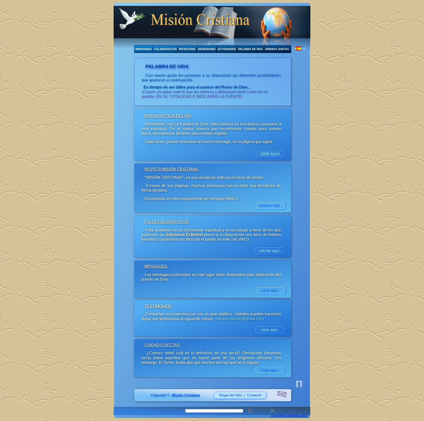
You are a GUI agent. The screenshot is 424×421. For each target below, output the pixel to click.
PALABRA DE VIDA (250, 49)
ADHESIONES (206, 49)
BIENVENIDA (143, 49)
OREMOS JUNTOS (277, 49)
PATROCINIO (187, 49)
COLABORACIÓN (165, 49)
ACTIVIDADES (227, 49)
